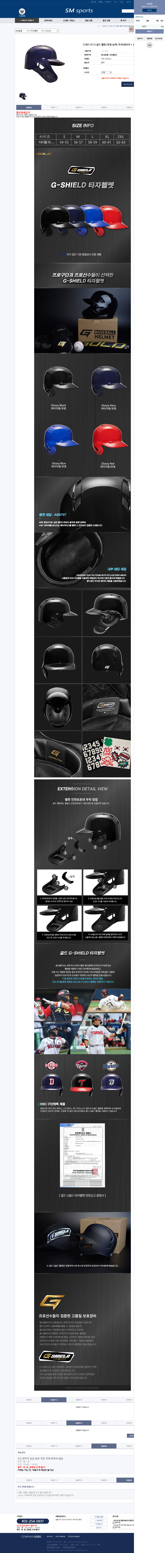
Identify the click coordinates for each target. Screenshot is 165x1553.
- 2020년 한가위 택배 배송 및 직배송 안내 (126, 1525)
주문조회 (149, 38)
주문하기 (149, 31)
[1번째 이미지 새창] (23, 96)
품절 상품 (88, 20)
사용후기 (53, 107)
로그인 (149, 10)
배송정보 (104, 107)
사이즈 (86, 73)
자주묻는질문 (99, 1517)
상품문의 (78, 107)
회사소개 (50, 1536)
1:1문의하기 (99, 1520)
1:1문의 (121, 2)
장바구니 (128, 2)
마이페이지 (108, 2)
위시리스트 (158, 38)
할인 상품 (106, 20)
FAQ (115, 2)
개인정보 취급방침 (74, 1536)
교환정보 (129, 107)
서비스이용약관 (60, 1536)
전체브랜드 (48, 20)
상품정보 (29, 107)
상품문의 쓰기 (133, 1436)
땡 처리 (123, 20)
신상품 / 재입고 (69, 20)
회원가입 (93, 2)
